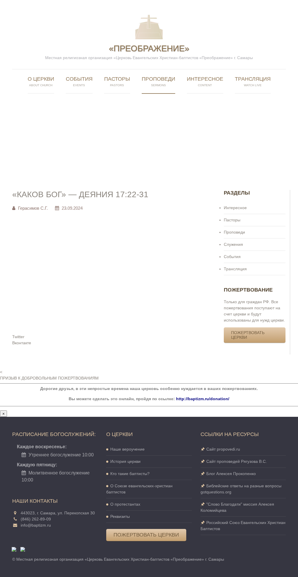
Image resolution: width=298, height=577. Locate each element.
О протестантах (125, 504)
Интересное (235, 207)
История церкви (125, 461)
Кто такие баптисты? (130, 473)
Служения (233, 244)
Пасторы (232, 220)
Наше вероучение (127, 449)
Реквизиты (120, 516)
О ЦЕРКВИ (41, 81)
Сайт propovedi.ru (223, 449)
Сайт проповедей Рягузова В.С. (236, 461)
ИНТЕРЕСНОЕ (205, 81)
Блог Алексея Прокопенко (231, 473)
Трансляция (235, 269)
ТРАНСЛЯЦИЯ (253, 81)
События (79, 81)
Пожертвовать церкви (248, 335)
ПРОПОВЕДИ (158, 81)
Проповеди (234, 232)
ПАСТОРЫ (117, 81)
